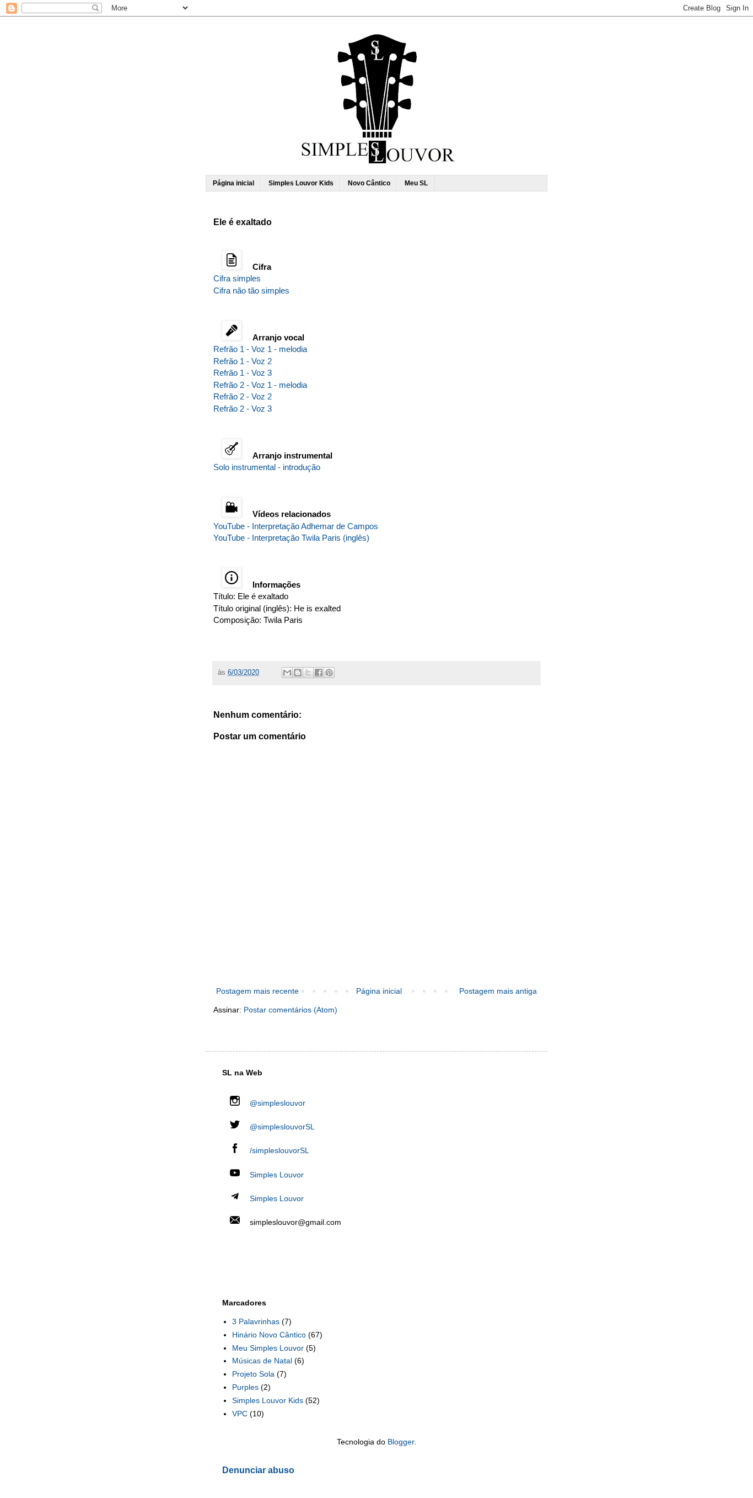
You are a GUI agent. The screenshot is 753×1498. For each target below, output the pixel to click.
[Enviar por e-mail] (287, 672)
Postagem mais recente (257, 991)
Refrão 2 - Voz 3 (242, 408)
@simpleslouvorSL (281, 1126)
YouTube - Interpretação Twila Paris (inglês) (291, 537)
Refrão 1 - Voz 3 (242, 372)
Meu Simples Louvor (268, 1348)
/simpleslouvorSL (278, 1150)
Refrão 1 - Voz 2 (242, 361)
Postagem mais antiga (498, 991)
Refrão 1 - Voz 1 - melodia (260, 349)
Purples (245, 1387)
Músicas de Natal (262, 1360)
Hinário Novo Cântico (269, 1334)
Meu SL (416, 183)
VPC (240, 1413)
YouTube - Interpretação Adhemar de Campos (295, 526)
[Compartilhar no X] (308, 672)
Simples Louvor (277, 1174)
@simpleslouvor (276, 1103)
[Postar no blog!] (297, 672)
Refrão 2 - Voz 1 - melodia (260, 385)
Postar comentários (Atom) (290, 1009)
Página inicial (233, 183)
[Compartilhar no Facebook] (318, 672)
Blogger (401, 1441)
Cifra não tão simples (251, 290)
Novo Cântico (369, 183)
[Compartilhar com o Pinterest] (329, 672)
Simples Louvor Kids (301, 183)
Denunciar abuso (258, 1470)
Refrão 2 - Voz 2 (242, 396)
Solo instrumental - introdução (266, 467)
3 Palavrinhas (255, 1321)
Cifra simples (237, 278)
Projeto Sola (253, 1373)
